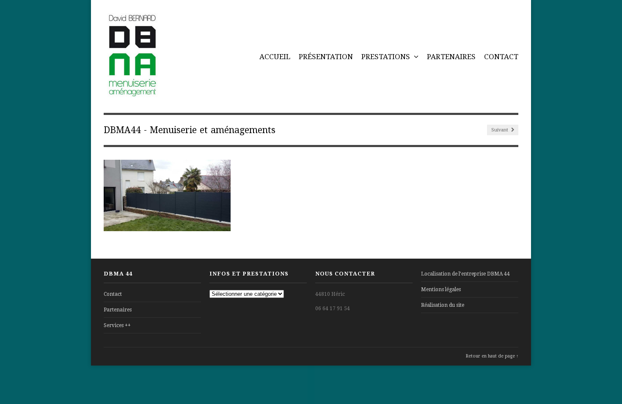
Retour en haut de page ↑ (492, 356)
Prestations (386, 56)
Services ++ (117, 325)
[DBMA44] (132, 93)
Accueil (274, 56)
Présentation (326, 56)
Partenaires (451, 56)
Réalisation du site (442, 305)
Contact (501, 56)
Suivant (500, 130)
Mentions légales (441, 289)
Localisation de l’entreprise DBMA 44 (465, 274)
